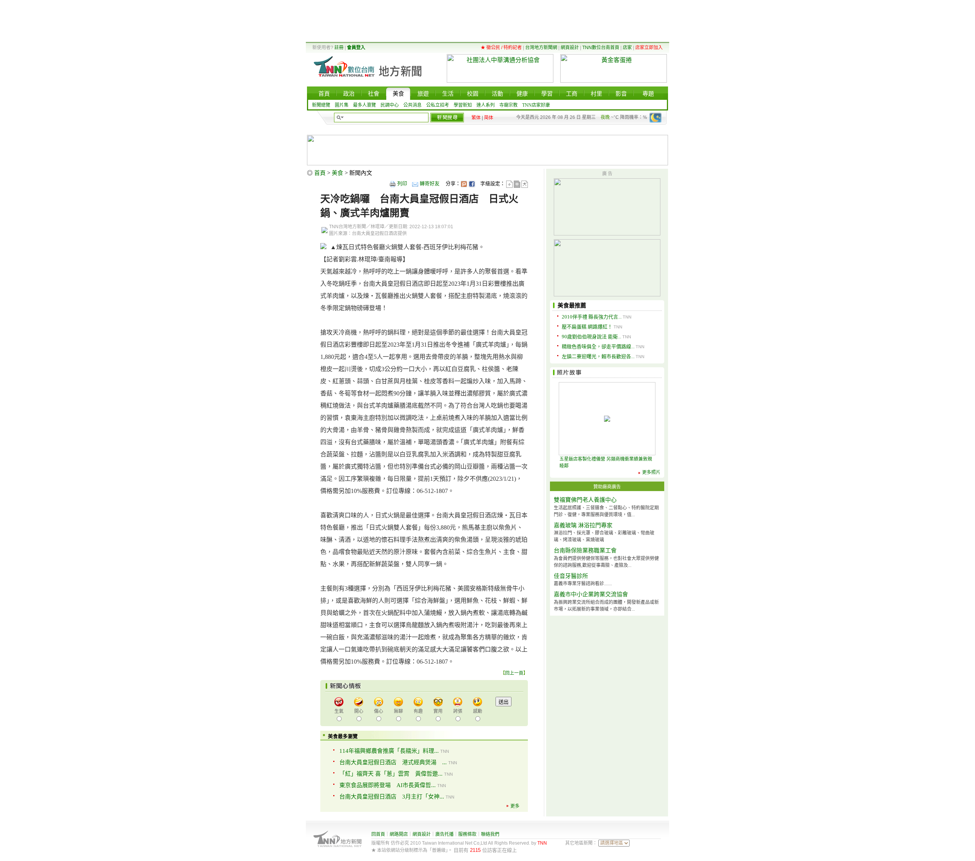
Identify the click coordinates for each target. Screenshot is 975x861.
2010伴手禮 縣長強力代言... (592, 317)
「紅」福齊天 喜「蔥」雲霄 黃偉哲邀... (391, 774)
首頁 (320, 173)
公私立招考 (437, 105)
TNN (542, 843)
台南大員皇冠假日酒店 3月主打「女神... (391, 797)
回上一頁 (514, 673)
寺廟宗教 (508, 105)
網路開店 (399, 834)
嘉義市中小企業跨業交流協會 (591, 594)
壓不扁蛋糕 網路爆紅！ (587, 327)
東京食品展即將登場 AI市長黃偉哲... (387, 785)
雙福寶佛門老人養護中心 (585, 500)
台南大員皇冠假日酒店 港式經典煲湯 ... (393, 762)
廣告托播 (444, 834)
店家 (627, 47)
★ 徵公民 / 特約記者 (501, 47)
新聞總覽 (321, 105)
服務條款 (467, 834)
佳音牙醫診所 (571, 576)
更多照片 (651, 472)
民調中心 (389, 105)
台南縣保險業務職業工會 (585, 550)
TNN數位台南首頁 (600, 47)
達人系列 (485, 105)
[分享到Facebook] (471, 183)
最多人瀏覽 (364, 105)
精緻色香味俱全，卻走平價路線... (598, 346)
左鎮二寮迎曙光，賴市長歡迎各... (598, 356)
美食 (337, 173)
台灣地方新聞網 (541, 47)
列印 (402, 183)
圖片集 (341, 105)
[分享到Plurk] (463, 183)
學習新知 (463, 105)
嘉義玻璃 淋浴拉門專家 (583, 525)
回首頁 (378, 834)
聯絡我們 (490, 834)
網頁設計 (570, 47)
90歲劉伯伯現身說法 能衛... (591, 336)
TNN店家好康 (536, 105)
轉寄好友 (430, 183)
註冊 (339, 47)
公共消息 (412, 105)
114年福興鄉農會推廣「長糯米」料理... (389, 751)
